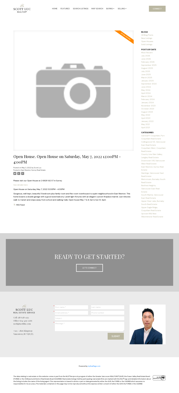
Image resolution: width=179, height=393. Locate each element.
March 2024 (146, 96)
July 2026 (145, 55)
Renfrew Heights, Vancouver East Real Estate (150, 188)
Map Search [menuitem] (97, 8)
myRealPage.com (94, 366)
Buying (109, 8)
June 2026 (146, 59)
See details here (20, 185)
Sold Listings (146, 44)
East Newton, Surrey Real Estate (33, 170)
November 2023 (148, 105)
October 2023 (147, 108)
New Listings (146, 38)
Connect (157, 8)
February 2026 (148, 62)
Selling (121, 8)
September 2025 (148, 65)
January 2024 (147, 102)
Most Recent (147, 52)
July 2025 (145, 71)
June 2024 (146, 87)
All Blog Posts (147, 35)
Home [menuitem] (54, 8)
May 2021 (145, 124)
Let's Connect (89, 268)
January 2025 (147, 80)
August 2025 (147, 68)
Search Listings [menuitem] (80, 8)
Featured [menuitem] (65, 8)
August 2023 (147, 112)
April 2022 (145, 118)
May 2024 (145, 90)
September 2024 (149, 83)
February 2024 (148, 99)
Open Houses (147, 41)
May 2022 (145, 115)
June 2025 (146, 74)
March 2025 (146, 77)
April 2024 (146, 93)
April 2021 (145, 127)
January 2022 (147, 121)
